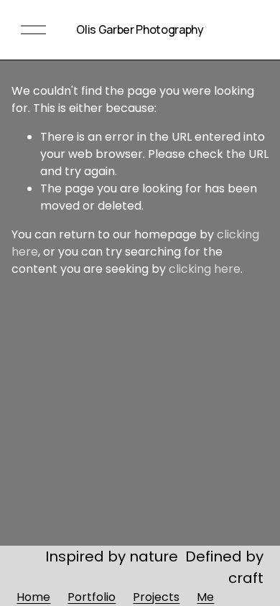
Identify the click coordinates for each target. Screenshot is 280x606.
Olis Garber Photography (140, 29)
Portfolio (91, 597)
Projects (156, 597)
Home (33, 597)
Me (205, 597)
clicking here (205, 269)
